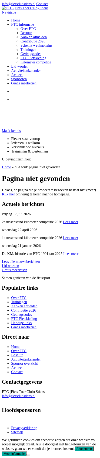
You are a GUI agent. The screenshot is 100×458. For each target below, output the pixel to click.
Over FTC (28, 29)
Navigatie (9, 12)
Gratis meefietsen (24, 83)
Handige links (21, 323)
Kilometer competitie (35, 62)
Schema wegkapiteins (36, 45)
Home (15, 20)
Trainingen (28, 50)
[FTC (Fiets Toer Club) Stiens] (25, 8)
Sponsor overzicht (24, 363)
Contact (42, 4)
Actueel (17, 75)
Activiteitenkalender (26, 71)
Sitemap (17, 432)
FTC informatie (22, 24)
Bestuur (26, 33)
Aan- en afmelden (33, 37)
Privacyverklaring (24, 428)
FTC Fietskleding (33, 58)
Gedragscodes (30, 54)
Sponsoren (19, 79)
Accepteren (84, 449)
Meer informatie (14, 453)
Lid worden (19, 66)
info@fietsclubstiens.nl (18, 4)
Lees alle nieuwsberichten (21, 262)
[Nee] (28, 454)
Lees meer (70, 222)
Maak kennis (11, 131)
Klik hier (8, 194)
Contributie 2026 (32, 41)
